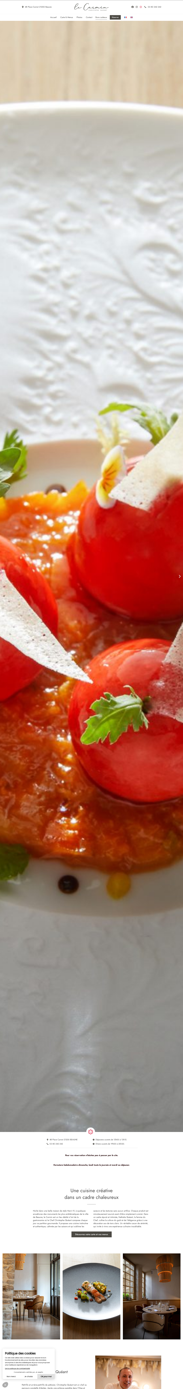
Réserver (115, 17)
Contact (89, 17)
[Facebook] (132, 7)
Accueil (53, 17)
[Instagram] (137, 7)
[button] (3, 576)
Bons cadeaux (101, 17)
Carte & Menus (66, 17)
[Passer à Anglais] (132, 17)
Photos (79, 17)
